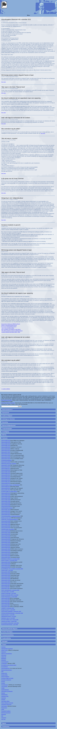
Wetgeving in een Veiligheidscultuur (12, 198)
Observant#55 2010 (5, 494)
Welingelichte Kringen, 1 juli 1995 (8, 616)
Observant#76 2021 (5, 453)
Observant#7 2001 (5, 588)
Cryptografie (4, 663)
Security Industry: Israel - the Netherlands (10, 484)
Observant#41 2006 (5, 524)
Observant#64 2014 (5, 476)
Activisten (3, 646)
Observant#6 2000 (5, 598)
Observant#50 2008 (5, 503)
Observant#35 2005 (5, 535)
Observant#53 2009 (5, 498)
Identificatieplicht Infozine (6, 507)
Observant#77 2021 (5, 452)
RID (2, 716)
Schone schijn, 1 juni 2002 (7, 570)
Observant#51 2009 (5, 501)
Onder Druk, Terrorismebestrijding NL (9, 519)
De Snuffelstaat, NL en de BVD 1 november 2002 (12, 568)
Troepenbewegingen (7, 428)
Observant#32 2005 (5, 540)
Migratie (3, 693)
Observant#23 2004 (5, 555)
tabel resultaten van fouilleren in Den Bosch (11, 329)
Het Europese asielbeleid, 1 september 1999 (11, 611)
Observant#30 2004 (5, 544)
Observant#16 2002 (5, 573)
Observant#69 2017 (5, 468)
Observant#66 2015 (5, 473)
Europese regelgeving (6, 679)
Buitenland (3, 658)
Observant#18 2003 (5, 567)
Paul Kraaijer (4, 706)
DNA (2, 671)
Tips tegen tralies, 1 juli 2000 (7, 591)
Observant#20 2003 (5, 563)
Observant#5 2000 (5, 599)
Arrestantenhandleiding (6, 460)
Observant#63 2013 (5, 478)
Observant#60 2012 (5, 483)
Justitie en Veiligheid (7, 415)
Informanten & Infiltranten (7, 691)
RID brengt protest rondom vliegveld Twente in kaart (17, 75)
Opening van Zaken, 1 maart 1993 (9, 621)
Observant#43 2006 (5, 521)
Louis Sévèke (4, 686)
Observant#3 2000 (5, 603)
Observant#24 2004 (5, 553)
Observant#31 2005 (5, 542)
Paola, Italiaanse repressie (7, 702)
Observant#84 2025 (5, 440)
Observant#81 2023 (5, 445)
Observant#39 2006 (5, 527)
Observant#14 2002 (5, 576)
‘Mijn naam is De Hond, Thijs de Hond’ (13, 87)
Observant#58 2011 (5, 488)
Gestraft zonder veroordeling (7, 529)
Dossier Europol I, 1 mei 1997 (7, 614)
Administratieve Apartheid (7, 648)
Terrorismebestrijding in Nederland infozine (10, 516)
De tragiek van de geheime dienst (8, 665)
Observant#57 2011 (5, 489)
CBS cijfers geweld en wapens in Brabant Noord (11, 330)
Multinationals (4, 694)
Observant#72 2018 (5, 461)
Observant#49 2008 (5, 504)
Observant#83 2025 (5, 442)
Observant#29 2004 (5, 545)
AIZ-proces (3, 655)
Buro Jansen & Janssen (6, 400)
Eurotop (3, 683)
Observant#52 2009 (5, 499)
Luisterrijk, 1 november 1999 (7, 608)
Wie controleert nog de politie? (10, 128)
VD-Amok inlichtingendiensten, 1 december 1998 (12, 613)
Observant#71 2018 (5, 465)
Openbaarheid (5, 412)
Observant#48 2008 (5, 506)
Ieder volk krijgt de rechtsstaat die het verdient (15, 117)
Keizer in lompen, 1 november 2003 (9, 560)
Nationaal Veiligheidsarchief (9, 425)
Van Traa (3, 719)
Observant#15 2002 (5, 575)
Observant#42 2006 (5, 522)
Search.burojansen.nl (7, 409)
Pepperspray (4, 707)
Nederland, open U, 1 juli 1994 (8, 618)
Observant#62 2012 (5, 480)
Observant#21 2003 (5, 562)
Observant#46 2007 (5, 511)
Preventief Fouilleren (5, 711)
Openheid (3, 697)
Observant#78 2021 (5, 450)
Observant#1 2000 (5, 606)
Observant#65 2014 (5, 475)
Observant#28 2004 (5, 547)
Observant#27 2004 (5, 549)
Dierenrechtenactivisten (6, 670)
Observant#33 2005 (5, 539)
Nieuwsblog (5, 422)
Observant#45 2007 (5, 512)
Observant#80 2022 (5, 447)
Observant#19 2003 (5, 565)
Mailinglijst (4, 641)
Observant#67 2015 (5, 471)
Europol (3, 681)
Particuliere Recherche (6, 704)
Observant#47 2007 (5, 509)
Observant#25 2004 (5, 552)
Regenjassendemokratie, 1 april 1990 (9, 624)
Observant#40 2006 (5, 525)
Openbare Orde (4, 696)
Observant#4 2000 (5, 601)
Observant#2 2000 (5, 604)
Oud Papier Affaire (5, 701)
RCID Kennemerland (5, 712)
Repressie (3, 714)
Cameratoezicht (4, 661)
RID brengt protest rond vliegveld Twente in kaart (16, 250)
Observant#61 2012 (5, 481)
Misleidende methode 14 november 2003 (10, 558)
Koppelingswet (4, 684)
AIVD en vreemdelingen (6, 653)
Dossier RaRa (4, 674)
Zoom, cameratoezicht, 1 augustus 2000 (10, 590)
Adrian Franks (4, 650)
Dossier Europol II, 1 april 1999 (8, 609)
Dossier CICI (4, 673)
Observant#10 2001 (5, 583)
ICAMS (2, 688)
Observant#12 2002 (5, 580)
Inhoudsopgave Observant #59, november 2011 (16, 19)
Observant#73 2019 (5, 458)
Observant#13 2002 (5, 578)
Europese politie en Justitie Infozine (9, 491)
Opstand (3, 699)
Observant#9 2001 (5, 585)
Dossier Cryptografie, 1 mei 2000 (8, 593)
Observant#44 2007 (5, 514)
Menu (28, 15)
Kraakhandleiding (6, 638)
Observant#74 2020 (5, 457)
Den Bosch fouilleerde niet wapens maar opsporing (17, 293)
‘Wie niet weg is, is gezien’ (9, 138)
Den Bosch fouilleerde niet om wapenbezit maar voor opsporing (20, 98)
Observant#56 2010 (5, 493)
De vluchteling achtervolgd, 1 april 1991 (10, 623)
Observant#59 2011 (5, 486)
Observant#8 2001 (5, 586)
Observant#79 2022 (5, 448)
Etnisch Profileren (5, 676)
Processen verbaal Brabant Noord (8, 326)
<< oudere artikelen (5, 388)
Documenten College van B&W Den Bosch (10, 323)
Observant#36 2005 (5, 534)
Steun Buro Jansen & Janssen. (8, 402)
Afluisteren (3, 651)
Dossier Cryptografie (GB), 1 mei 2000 (9, 595)
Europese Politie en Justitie (7, 678)
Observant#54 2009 (5, 496)
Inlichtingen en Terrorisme (8, 418)
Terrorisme (3, 717)
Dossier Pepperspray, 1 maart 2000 (9, 596)
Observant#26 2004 (5, 550)
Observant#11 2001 (5, 581)
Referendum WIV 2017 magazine (8, 463)
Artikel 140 (3, 656)
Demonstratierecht (5, 668)
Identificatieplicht (5, 689)
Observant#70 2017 (5, 466)
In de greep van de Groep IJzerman (12, 178)
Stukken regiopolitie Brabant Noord (9, 325)
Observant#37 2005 (5, 532)
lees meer (3, 81)
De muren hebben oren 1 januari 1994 (9, 619)
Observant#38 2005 (5, 530)
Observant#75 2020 (5, 455)
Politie (2, 709)
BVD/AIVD (3, 660)
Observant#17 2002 (5, 572)
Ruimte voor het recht (6, 517)
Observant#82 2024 (5, 443)
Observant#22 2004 (5, 557)
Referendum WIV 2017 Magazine (9, 628)
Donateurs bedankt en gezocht (10, 225)
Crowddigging (5, 431)
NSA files (4, 434)
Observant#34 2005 (5, 537)
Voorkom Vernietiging (7, 631)
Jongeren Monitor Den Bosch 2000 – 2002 (10, 332)
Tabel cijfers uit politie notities (7, 328)
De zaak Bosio (4, 666)
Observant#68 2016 (5, 470)
